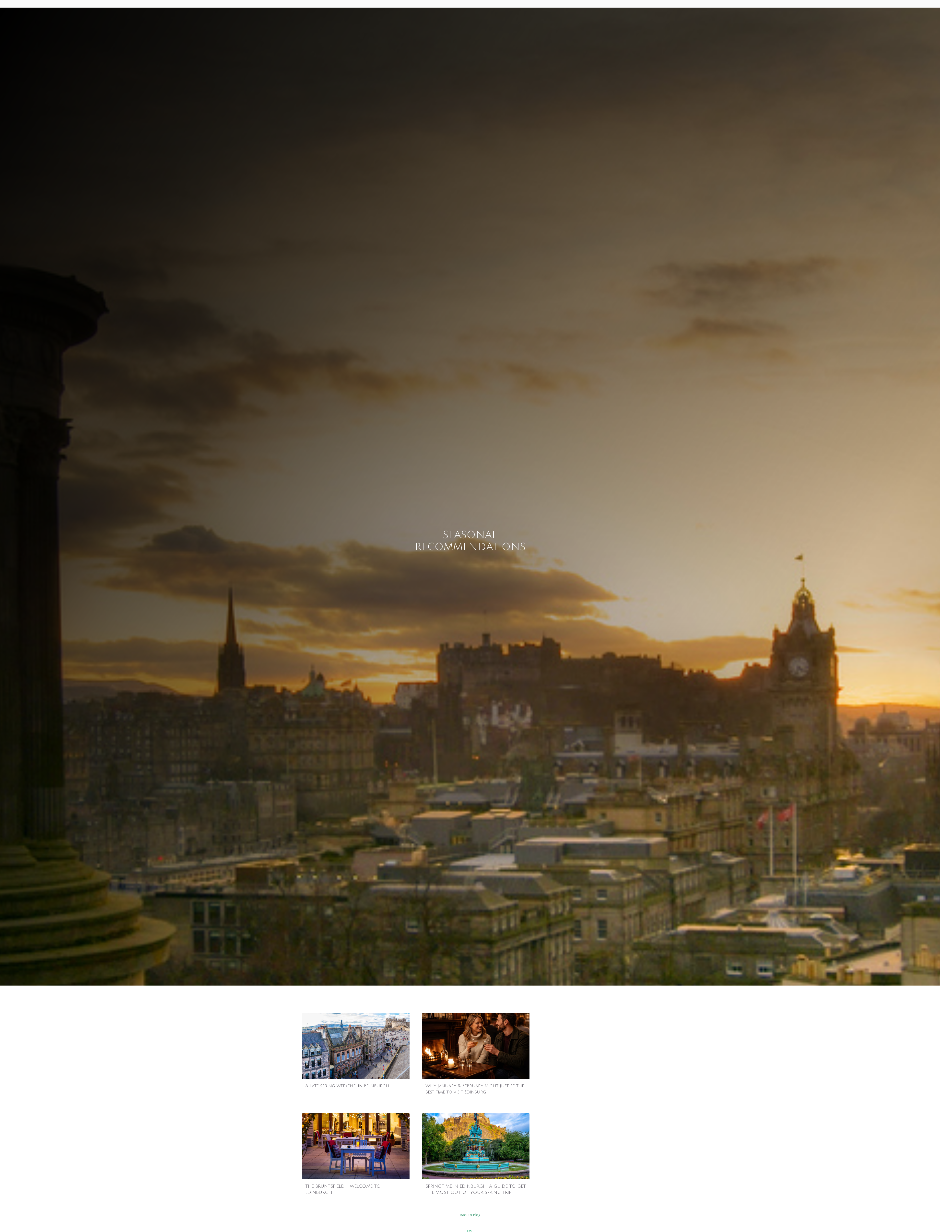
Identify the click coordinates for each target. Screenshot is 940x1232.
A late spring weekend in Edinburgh (347, 1085)
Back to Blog (470, 1214)
